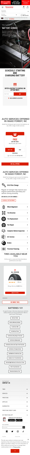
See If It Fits (15, 293)
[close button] (28, 439)
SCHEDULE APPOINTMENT (8, 200)
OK (15, 450)
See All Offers (15, 164)
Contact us (6, 383)
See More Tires (15, 302)
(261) (20, 282)
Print (20, 149)
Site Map (4, 436)
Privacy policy (16, 447)
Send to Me (10, 149)
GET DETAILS (11, 18)
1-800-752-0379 (25, 15)
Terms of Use (17, 436)
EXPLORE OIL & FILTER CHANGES (9, 197)
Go (20, 94)
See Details (15, 153)
